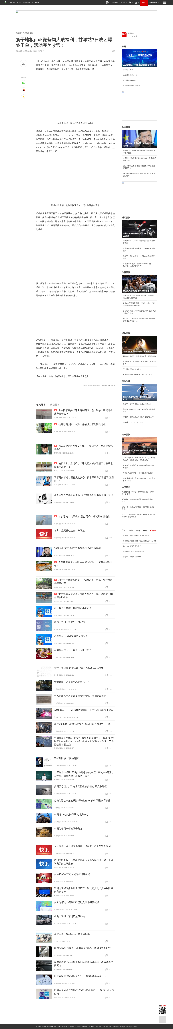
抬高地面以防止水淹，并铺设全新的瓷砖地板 (82, 424)
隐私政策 (98, 1026)
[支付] (131, 2)
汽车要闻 (126, 434)
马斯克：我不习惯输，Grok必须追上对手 (138, 404)
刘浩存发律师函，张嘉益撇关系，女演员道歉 (139, 356)
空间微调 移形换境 (130, 80)
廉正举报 (127, 1026)
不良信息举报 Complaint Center (113, 1026)
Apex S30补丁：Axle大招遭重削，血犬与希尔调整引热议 (83, 710)
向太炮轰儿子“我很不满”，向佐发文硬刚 (137, 374)
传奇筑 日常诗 (128, 70)
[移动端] (108, 2)
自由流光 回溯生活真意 (131, 86)
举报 (113, 51)
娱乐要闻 (126, 333)
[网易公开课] (115, 2)
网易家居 (26, 33)
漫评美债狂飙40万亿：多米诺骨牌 (72, 934)
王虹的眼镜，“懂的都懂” (66, 758)
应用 (18, 2)
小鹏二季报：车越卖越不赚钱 (69, 916)
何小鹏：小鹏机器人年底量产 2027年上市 (138, 417)
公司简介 (71, 1026)
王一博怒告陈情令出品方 (132, 369)
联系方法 (78, 1026)
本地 (131, 530)
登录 (143, 2)
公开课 (153, 530)
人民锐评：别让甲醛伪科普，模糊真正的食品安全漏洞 (82, 846)
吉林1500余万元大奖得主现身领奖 (72, 874)
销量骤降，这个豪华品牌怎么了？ (71, 682)
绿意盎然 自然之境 (130, 75)
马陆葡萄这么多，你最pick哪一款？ (72, 650)
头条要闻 (126, 127)
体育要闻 (126, 272)
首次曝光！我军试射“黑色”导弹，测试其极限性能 (84, 516)
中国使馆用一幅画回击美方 (68, 828)
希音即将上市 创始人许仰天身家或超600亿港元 (78, 668)
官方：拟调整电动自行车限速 (69, 530)
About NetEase (62, 1026)
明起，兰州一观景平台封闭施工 (70, 622)
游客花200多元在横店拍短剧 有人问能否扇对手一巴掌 (82, 724)
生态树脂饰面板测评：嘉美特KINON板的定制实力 (80, 696)
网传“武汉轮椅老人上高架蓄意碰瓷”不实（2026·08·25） (83, 948)
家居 (124, 46)
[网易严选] (123, 2)
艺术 (124, 530)
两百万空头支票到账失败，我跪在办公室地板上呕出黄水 (83, 495)
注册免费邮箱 (153, 2)
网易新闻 (131, 33)
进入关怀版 (35, 2)
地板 (58, 61)
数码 (138, 530)
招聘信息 (85, 1026)
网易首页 (12, 2)
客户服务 (92, 1026)
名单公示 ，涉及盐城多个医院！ (71, 636)
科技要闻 (126, 381)
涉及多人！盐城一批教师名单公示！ (73, 608)
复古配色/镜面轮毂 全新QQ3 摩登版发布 (138, 473)
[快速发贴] (23, 63)
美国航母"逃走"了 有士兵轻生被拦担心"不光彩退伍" (81, 786)
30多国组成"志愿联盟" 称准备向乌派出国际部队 (79, 548)
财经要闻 (126, 217)
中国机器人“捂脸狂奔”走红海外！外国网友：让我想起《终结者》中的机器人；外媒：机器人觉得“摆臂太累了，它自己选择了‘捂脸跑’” (84, 741)
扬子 (54, 61)
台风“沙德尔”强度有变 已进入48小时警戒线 (76, 902)
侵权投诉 (134, 1026)
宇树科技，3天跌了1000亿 (133, 422)
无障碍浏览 (26, 2)
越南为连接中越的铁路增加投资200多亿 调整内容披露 (82, 800)
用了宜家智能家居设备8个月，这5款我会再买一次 (80, 976)
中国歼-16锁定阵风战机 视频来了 (71, 814)
